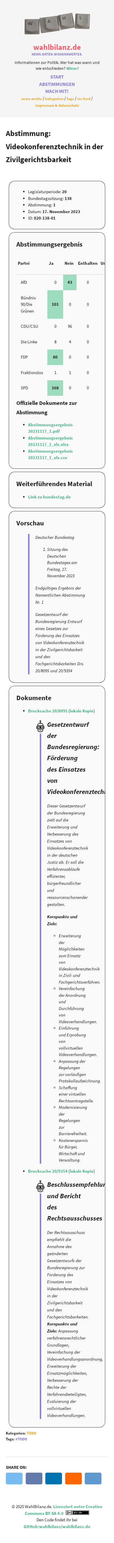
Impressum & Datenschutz (57, 105)
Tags (70, 98)
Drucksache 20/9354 (48, 1171)
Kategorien (54, 98)
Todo (31, 1433)
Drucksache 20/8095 (48, 711)
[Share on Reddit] (93, 1478)
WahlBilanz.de (57, 47)
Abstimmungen (57, 84)
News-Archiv (31, 98)
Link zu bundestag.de (49, 497)
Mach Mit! (57, 91)
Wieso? (72, 68)
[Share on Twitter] (14, 1478)
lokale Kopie (82, 711)
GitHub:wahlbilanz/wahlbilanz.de (57, 1526)
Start (57, 77)
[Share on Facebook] (34, 1478)
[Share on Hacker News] (73, 1478)
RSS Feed (83, 98)
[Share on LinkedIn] (53, 1478)
